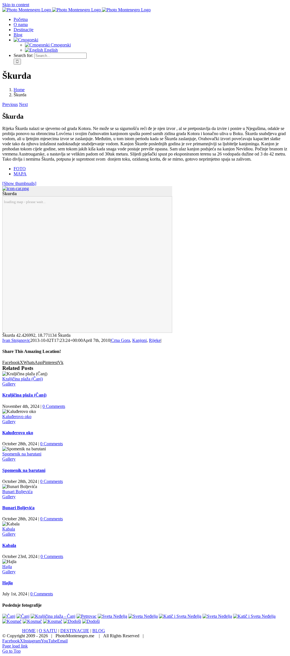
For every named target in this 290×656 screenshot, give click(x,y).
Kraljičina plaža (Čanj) (22, 378)
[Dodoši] (72, 621)
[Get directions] (15, 188)
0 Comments (53, 406)
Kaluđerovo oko (16, 416)
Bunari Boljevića (17, 491)
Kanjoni (139, 340)
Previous (10, 104)
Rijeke (155, 340)
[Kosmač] (12, 621)
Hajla (7, 566)
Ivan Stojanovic (16, 340)
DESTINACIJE (74, 630)
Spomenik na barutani (21, 453)
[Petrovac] (86, 616)
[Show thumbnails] (19, 183)
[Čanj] (8, 616)
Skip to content (15, 4)
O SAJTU (48, 630)
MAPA (20, 173)
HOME (29, 630)
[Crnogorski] (26, 39)
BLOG (98, 630)
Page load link (15, 646)
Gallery (9, 384)
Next (23, 104)
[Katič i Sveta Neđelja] (180, 616)
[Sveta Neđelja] (112, 616)
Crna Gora (120, 340)
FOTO (20, 168)
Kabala (8, 529)
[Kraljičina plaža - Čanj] (53, 616)
